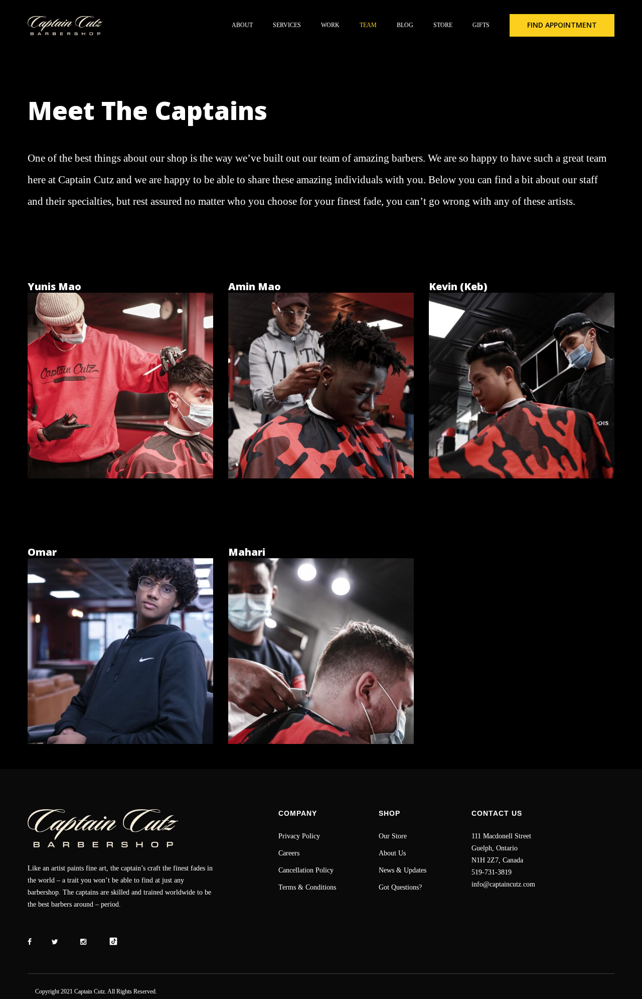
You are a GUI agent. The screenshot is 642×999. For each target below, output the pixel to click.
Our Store (393, 836)
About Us (392, 853)
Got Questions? (400, 887)
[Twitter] (55, 942)
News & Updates (402, 870)
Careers (288, 853)
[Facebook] (30, 942)
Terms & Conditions (307, 887)
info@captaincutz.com (503, 884)
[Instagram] (83, 942)
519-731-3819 (491, 872)
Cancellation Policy (306, 870)
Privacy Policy (299, 836)
